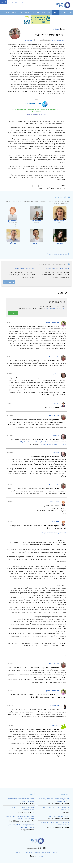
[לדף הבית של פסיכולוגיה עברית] (63, 5)
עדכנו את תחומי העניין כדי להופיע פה (55, 254)
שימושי (14, 12)
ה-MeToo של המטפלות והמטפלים (57, 269)
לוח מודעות (35, 12)
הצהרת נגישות (46, 852)
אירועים (7, 12)
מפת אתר (18, 852)
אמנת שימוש (37, 852)
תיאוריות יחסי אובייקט (26, 186)
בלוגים (56, 12)
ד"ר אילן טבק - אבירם (58, 40)
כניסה (21, 2)
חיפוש (3, 2)
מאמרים (63, 12)
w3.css (41, 856)
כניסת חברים (13, 313)
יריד (20, 12)
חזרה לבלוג (7, 282)
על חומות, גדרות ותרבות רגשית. (25, 269)
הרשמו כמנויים (29, 40)
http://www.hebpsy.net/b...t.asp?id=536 (33, 442)
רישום (16, 2)
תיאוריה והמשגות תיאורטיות (53, 186)
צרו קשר (10, 2)
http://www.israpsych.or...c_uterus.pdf (53, 533)
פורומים (26, 12)
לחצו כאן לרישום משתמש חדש (56, 309)
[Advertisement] (36, 773)
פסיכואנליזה (42, 186)
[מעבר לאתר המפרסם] (36, 20)
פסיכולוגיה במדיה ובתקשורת (58, 188)
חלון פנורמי (56, 29)
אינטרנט (35, 186)
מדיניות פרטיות (27, 852)
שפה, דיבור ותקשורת (44, 188)
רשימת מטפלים (46, 12)
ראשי (70, 12)
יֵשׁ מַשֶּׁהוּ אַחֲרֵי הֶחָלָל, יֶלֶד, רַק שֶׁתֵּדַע (58, 816)
